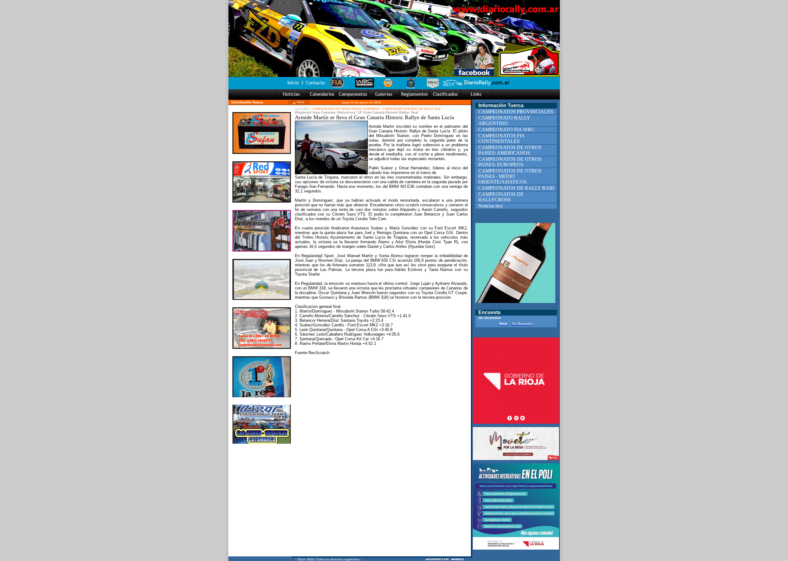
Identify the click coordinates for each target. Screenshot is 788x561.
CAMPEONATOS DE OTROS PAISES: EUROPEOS (346, 109)
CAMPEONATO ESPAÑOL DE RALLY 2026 (411, 109)
